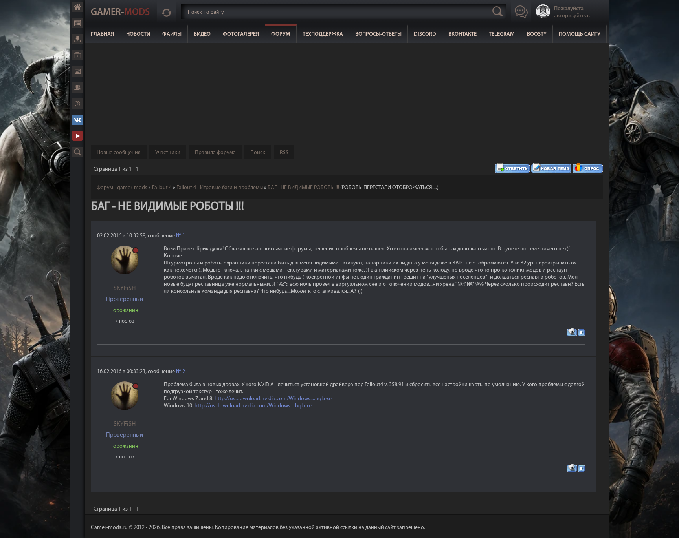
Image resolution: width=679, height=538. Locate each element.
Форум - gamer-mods (122, 188)
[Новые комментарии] (166, 11)
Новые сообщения (119, 153)
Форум (280, 34)
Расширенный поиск (77, 152)
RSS (284, 153)
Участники (167, 153)
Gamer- (120, 12)
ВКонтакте (462, 34)
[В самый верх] (667, 526)
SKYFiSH (125, 288)
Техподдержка (323, 34)
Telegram (502, 34)
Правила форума (215, 153)
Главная (102, 34)
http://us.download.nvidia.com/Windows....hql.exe (273, 399)
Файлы (172, 34)
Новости (138, 34)
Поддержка (77, 103)
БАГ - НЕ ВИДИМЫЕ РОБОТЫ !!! (303, 188)
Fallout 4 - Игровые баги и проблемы (219, 188)
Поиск (257, 153)
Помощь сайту (579, 34)
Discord (425, 34)
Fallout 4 (162, 188)
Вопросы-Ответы (378, 34)
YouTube (77, 136)
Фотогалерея (241, 34)
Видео (202, 34)
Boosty (537, 34)
